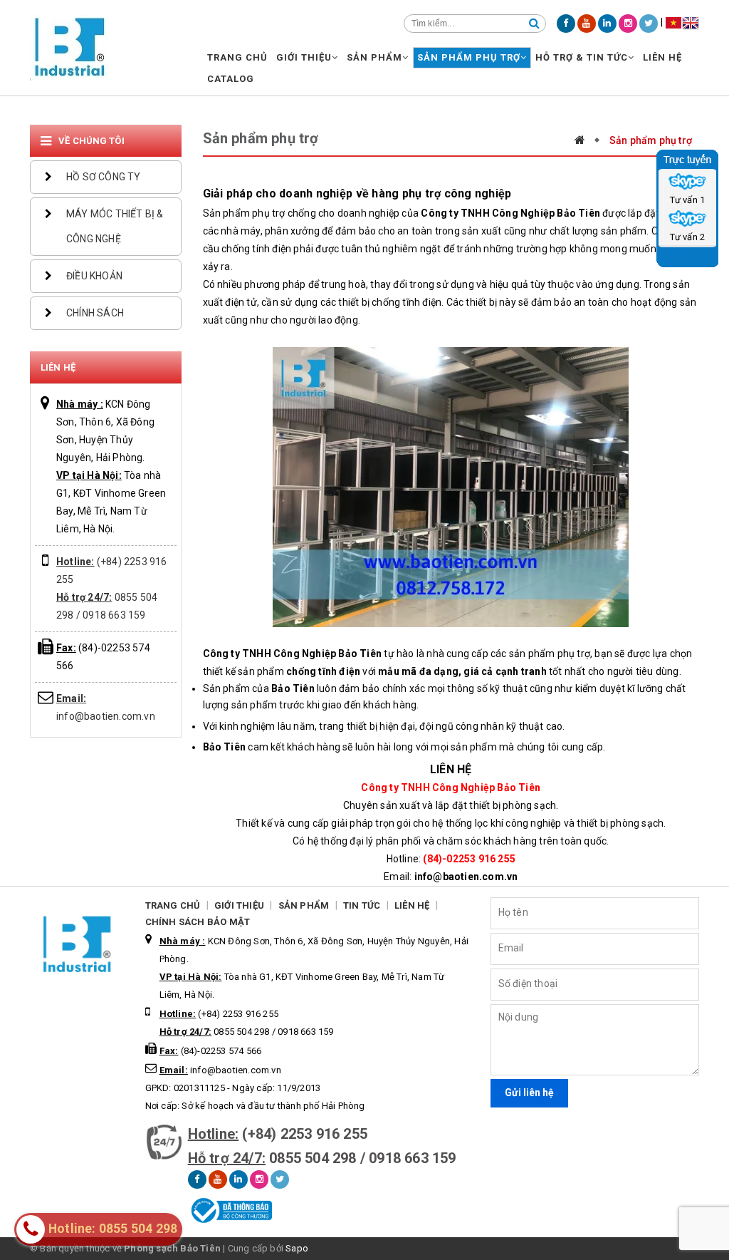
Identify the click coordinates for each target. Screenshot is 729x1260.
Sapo (296, 1248)
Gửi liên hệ (529, 1092)
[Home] (587, 140)
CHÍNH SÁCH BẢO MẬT (198, 921)
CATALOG (230, 78)
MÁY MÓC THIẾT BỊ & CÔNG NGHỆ (115, 226)
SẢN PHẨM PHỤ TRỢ (468, 57)
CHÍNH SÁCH (95, 313)
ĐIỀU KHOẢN (94, 276)
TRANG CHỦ (237, 57)
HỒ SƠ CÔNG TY (103, 176)
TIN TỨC (361, 905)
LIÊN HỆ (662, 57)
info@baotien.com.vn (220, 1070)
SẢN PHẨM (374, 57)
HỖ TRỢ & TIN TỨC (581, 57)
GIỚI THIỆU (304, 57)
